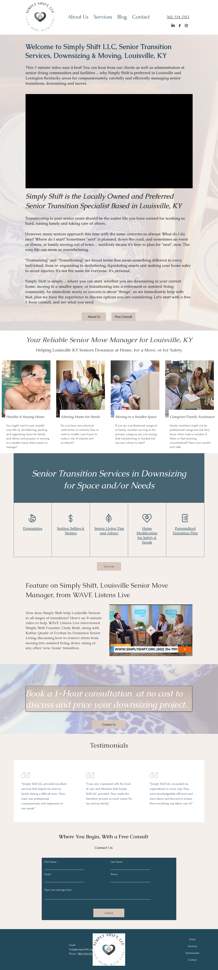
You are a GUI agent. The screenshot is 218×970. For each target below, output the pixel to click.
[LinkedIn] (173, 26)
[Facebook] (180, 26)
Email (47, 874)
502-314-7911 (178, 16)
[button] (188, 652)
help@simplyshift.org (81, 949)
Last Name (116, 861)
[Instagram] (186, 26)
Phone (114, 874)
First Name (50, 861)
